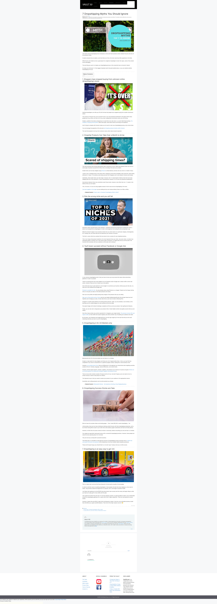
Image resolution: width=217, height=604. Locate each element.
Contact (96, 6)
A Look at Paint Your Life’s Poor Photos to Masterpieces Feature (95, 510)
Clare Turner (104, 522)
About (100, 2)
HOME (95, 2)
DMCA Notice (85, 583)
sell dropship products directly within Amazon (114, 128)
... (132, 528)
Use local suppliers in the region (89, 189)
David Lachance (130, 522)
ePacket (103, 170)
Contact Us (84, 589)
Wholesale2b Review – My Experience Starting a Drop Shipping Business (110, 384)
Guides (124, 2)
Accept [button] (56, 599)
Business (111, 2)
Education (118, 2)
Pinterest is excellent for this (88, 290)
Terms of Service (86, 587)
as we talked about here (92, 365)
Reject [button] (59, 599)
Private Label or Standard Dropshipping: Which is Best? (106, 192)
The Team (84, 579)
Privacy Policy (85, 585)
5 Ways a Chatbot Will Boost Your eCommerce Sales (115, 590)
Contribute (84, 581)
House (105, 2)
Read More (63, 599)
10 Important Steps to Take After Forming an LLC (115, 581)
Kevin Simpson (121, 523)
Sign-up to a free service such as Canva (91, 297)
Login (129, 550)
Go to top (133, 505)
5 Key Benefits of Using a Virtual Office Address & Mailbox (115, 586)
